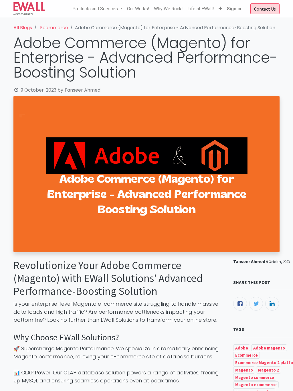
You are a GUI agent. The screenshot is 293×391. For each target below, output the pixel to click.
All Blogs (22, 27)
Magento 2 (268, 370)
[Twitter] (256, 304)
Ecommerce (54, 27)
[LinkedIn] (272, 304)
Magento (244, 370)
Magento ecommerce (256, 384)
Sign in (234, 8)
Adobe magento (269, 348)
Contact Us (265, 9)
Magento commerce (254, 377)
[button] (220, 9)
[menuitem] (138, 9)
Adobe (241, 348)
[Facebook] (240, 304)
